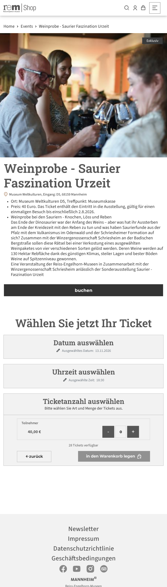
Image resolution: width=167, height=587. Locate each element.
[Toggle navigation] (154, 8)
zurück (36, 456)
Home (9, 26)
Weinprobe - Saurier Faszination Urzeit (74, 26)
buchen (83, 290)
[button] (126, 8)
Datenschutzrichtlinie (83, 548)
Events (27, 26)
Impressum (83, 538)
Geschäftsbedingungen (84, 558)
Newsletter (83, 529)
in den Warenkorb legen (110, 456)
